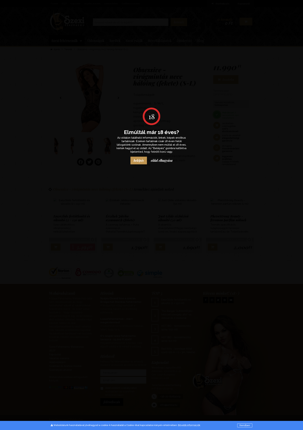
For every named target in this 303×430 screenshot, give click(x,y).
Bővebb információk (189, 425)
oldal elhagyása (162, 160)
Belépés (139, 160)
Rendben (245, 425)
